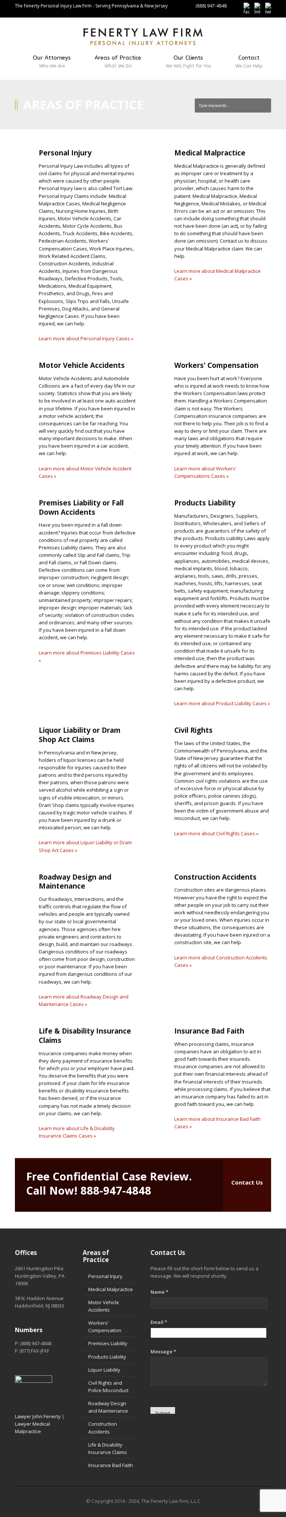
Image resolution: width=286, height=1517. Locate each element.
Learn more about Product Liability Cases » (222, 703)
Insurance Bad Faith (110, 1465)
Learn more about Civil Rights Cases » (216, 833)
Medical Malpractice (110, 1289)
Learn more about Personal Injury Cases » (86, 338)
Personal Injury (105, 1276)
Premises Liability (107, 1343)
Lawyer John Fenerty (38, 1416)
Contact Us (247, 1182)
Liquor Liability (104, 1369)
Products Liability (107, 1356)
